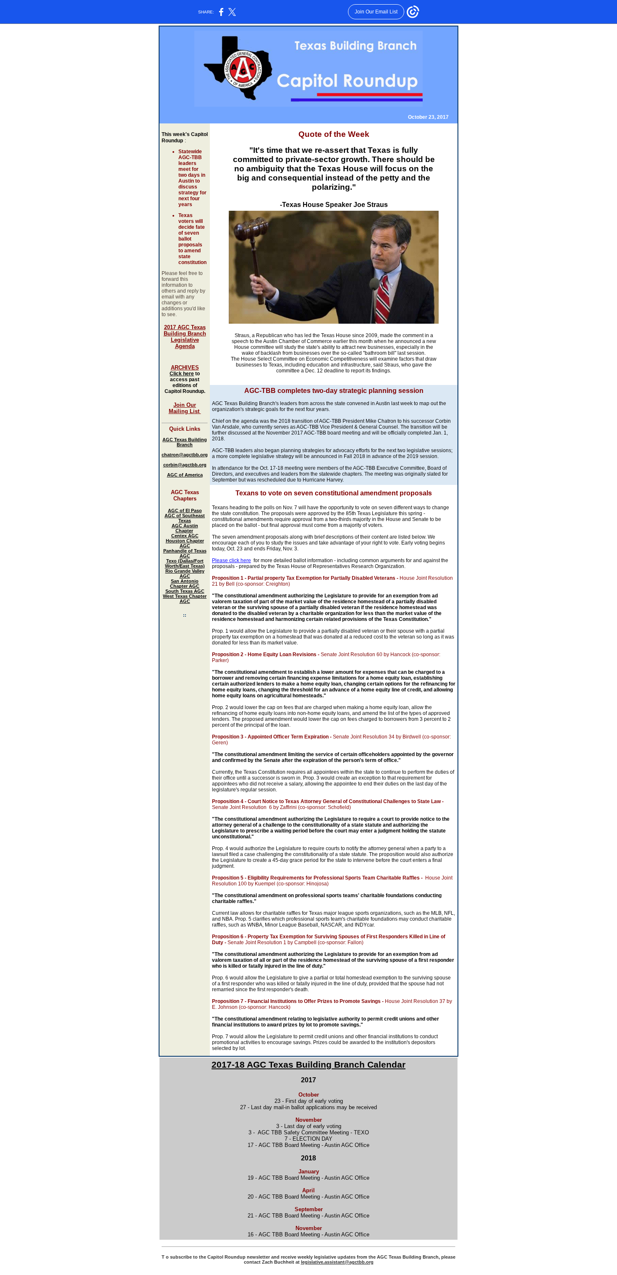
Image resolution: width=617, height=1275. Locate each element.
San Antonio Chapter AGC (184, 584)
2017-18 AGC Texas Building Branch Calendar (308, 1065)
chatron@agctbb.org (185, 454)
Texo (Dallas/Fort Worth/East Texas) (185, 563)
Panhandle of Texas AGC (185, 553)
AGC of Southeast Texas (185, 518)
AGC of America (185, 474)
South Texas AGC (184, 591)
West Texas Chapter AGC (185, 599)
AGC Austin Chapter (185, 528)
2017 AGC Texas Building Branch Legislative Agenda (185, 336)
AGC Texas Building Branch (184, 442)
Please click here (231, 560)
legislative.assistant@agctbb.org (337, 1262)
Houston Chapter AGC (185, 543)
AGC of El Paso (185, 510)
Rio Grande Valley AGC (184, 573)
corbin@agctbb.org (185, 464)
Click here (182, 374)
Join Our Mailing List (185, 408)
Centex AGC (185, 535)
